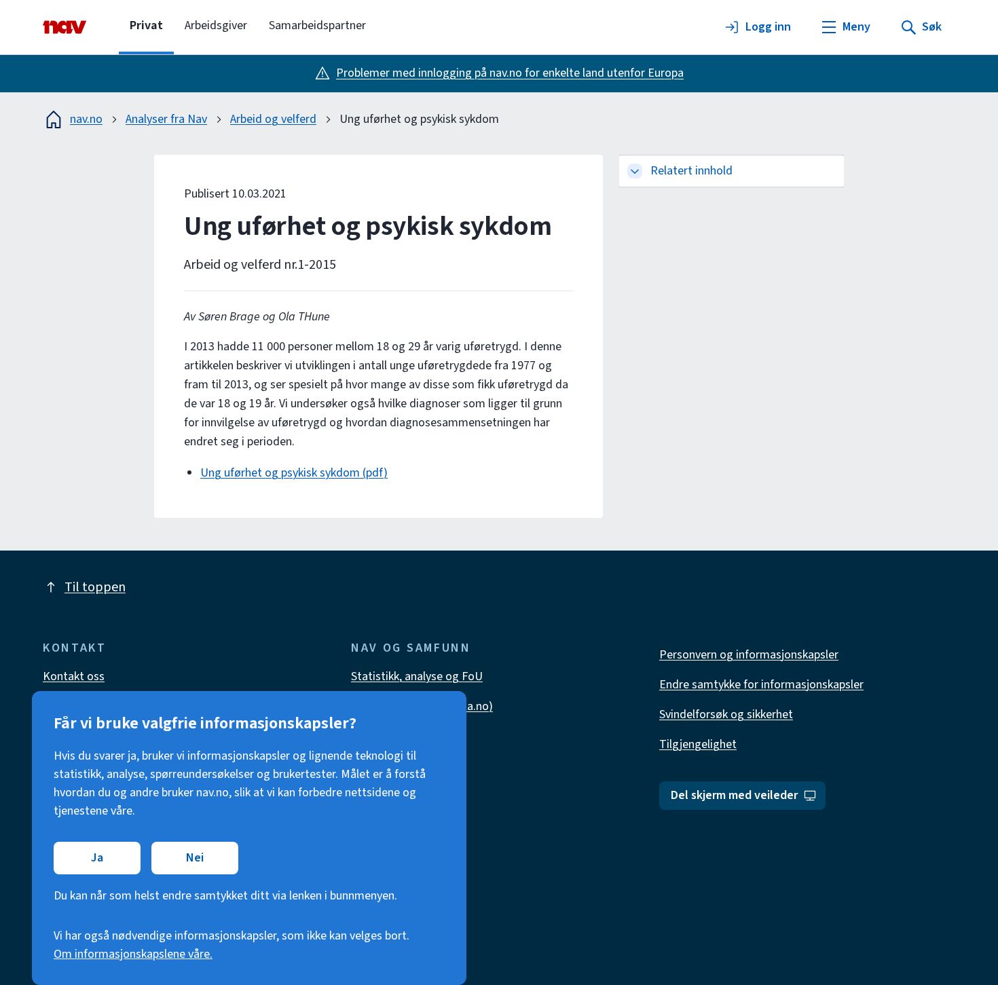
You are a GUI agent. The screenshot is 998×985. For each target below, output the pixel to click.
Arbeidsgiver (216, 25)
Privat (146, 25)
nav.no (86, 119)
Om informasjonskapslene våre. (133, 954)
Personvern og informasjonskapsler (748, 654)
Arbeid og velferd (273, 119)
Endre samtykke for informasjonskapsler (761, 684)
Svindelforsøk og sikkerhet (726, 714)
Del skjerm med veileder (734, 795)
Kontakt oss (74, 676)
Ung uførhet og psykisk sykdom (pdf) (294, 472)
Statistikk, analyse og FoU (417, 676)
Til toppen (95, 587)
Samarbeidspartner (317, 25)
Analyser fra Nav (166, 119)
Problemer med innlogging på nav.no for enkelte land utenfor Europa (510, 72)
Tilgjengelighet (698, 744)
